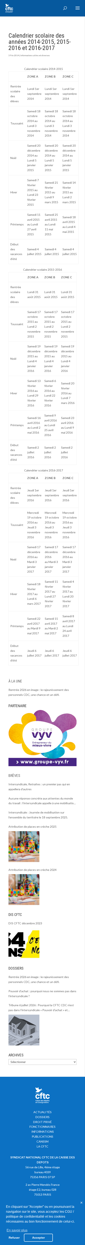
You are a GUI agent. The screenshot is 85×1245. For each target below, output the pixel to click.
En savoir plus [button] (17, 1230)
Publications (42, 1136)
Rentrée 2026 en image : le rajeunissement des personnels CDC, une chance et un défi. (38, 692)
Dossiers (42, 1117)
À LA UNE (15, 681)
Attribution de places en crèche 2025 (32, 826)
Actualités (42, 1112)
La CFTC (42, 1146)
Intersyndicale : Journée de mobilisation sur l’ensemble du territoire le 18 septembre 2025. (38, 815)
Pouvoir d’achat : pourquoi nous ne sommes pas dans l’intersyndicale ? (42, 993)
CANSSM (42, 1141)
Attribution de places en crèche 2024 (32, 869)
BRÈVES (14, 775)
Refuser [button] (14, 1237)
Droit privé (42, 1122)
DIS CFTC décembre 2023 (25, 923)
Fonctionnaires (42, 1126)
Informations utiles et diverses (35, 55)
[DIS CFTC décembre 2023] (23, 943)
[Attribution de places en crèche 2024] (23, 889)
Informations (42, 1131)
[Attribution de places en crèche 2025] (23, 846)
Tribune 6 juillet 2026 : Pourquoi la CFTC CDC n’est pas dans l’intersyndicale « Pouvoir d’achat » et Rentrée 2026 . (41, 1008)
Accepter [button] (38, 1237)
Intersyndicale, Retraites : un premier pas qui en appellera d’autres (39, 786)
